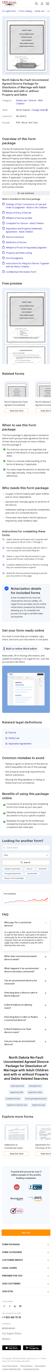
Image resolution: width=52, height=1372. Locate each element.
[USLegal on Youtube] (20, 1306)
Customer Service (12, 1260)
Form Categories (12, 1252)
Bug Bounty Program (31, 1369)
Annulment (43, 869)
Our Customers (11, 1283)
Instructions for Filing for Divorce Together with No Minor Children (27, 265)
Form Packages (11, 1244)
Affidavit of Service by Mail (19, 218)
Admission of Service (16, 242)
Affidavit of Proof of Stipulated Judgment (26, 247)
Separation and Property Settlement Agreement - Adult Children (24, 230)
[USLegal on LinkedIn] (15, 1306)
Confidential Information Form (21, 271)
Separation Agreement (20, 743)
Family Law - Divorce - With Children (29, 102)
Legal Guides (9, 1267)
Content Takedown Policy (11, 1369)
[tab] (20, 648)
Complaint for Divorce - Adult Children (25, 223)
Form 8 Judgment (14, 258)
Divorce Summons (15, 237)
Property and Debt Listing (19, 252)
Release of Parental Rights (14, 878)
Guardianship (32, 873)
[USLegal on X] (4, 1306)
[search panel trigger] (36, 3)
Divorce (12, 732)
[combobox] (26, 847)
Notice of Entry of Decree (18, 212)
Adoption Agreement (12, 869)
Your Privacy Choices (10, 1366)
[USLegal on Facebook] (9, 1306)
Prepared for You (12, 1275)
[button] (47, 3)
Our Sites (7, 1291)
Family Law (14, 738)
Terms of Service (26, 1366)
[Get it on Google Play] (32, 1347)
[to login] (42, 3)
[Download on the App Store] (11, 1347)
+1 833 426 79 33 (11, 1317)
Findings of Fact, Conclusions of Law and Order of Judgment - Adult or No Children (26, 206)
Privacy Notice (40, 1366)
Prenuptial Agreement (12, 873)
